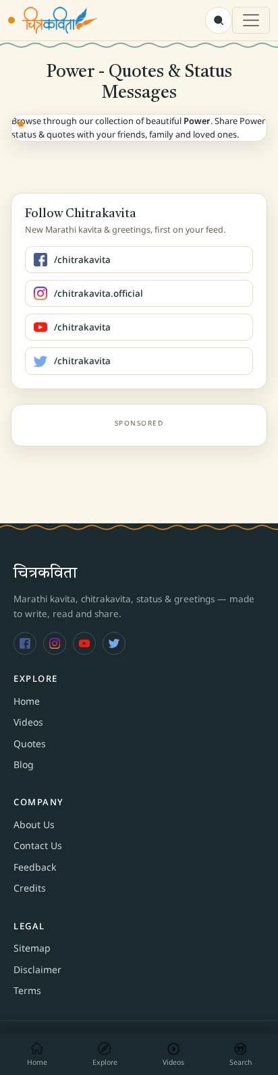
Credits (29, 887)
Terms (27, 990)
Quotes (29, 743)
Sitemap (32, 947)
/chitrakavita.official (98, 293)
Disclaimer (37, 969)
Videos (28, 722)
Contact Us (37, 845)
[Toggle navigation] (251, 20)
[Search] (218, 20)
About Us (34, 824)
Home (26, 701)
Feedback (34, 867)
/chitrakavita (82, 260)
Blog (23, 764)
